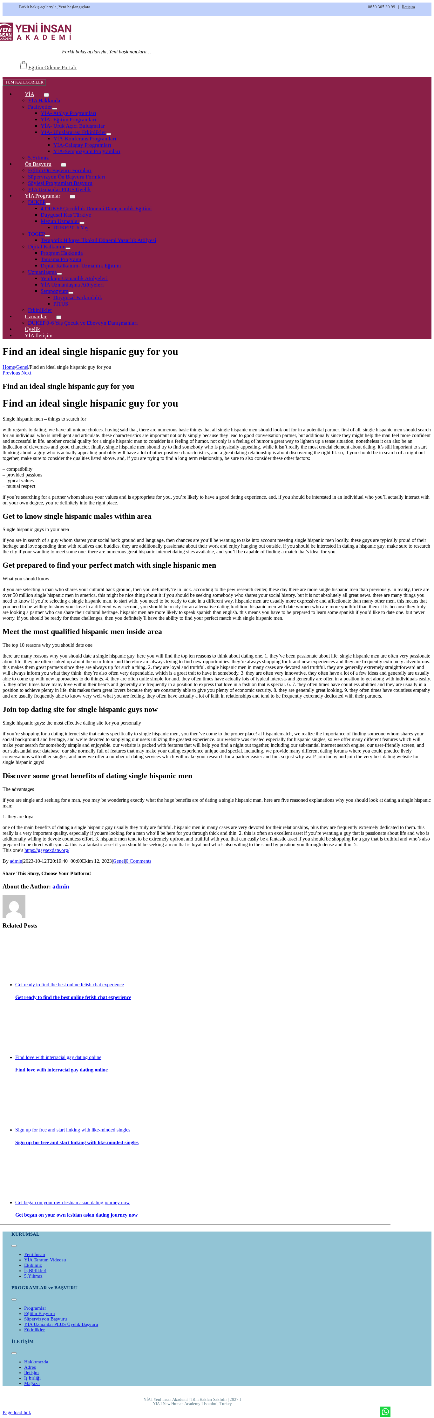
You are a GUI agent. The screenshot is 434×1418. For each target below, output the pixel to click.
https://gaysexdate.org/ (46, 850)
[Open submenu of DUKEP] (48, 204)
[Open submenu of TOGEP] (47, 236)
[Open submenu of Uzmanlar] (58, 317)
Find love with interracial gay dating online (58, 1057)
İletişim (408, 6)
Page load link (17, 1412)
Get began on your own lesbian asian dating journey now (72, 1202)
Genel (119, 861)
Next (26, 372)
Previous (11, 372)
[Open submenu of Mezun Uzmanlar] (82, 223)
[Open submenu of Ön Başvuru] (63, 165)
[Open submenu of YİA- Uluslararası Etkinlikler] (108, 134)
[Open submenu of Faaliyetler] (54, 109)
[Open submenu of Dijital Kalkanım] (68, 248)
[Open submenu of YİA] (46, 95)
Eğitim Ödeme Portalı (52, 67)
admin (16, 861)
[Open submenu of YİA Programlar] (72, 197)
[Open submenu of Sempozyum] (70, 293)
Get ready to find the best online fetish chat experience (69, 984)
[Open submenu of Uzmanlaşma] (59, 274)
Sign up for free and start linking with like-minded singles (72, 1129)
